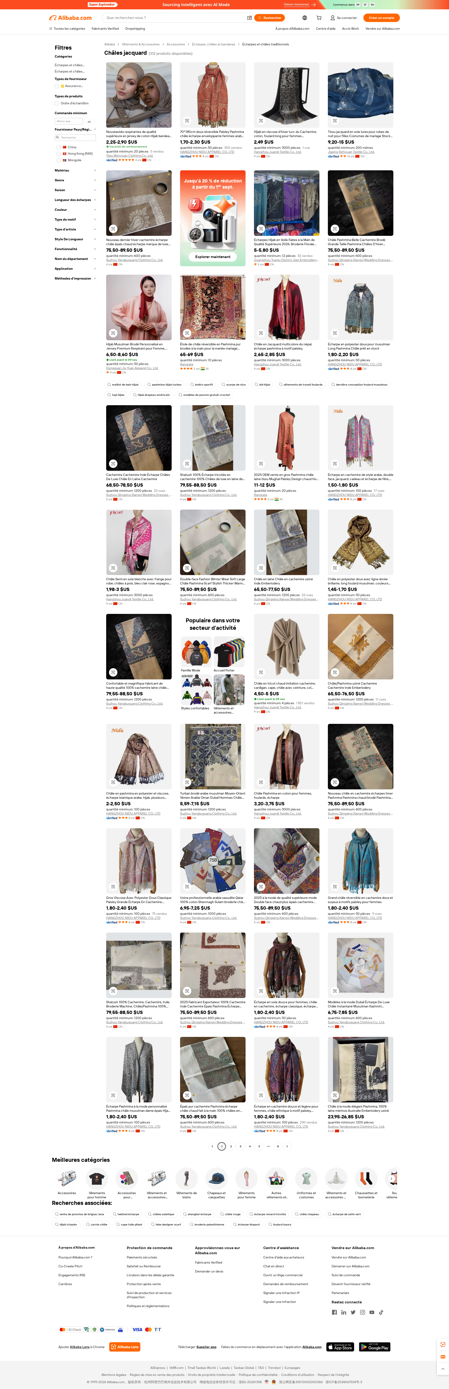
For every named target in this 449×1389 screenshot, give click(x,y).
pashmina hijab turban (166, 384)
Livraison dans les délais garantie (150, 1275)
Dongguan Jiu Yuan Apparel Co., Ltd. (132, 368)
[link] (443, 1344)
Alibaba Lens (80, 1347)
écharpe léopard (249, 1224)
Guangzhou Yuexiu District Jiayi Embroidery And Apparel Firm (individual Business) (286, 260)
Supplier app (206, 1347)
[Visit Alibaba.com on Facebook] (334, 1312)
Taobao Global (244, 1368)
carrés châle (99, 1224)
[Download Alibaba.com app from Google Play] (375, 1347)
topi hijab (118, 395)
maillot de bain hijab (125, 384)
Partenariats (340, 1293)
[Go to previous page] (212, 1146)
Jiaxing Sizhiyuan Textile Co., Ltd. (351, 152)
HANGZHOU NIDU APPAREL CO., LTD (207, 152)
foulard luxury (282, 1224)
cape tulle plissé (131, 1224)
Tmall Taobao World (202, 1368)
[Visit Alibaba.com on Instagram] (362, 1312)
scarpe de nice (236, 384)
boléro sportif (204, 384)
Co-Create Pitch (70, 1266)
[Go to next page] (287, 1146)
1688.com (176, 1368)
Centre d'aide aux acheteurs (283, 1257)
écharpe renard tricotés (270, 1214)
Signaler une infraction (279, 1302)
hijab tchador (68, 1224)
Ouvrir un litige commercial (282, 1275)
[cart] (319, 18)
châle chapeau (309, 1214)
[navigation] (75, 595)
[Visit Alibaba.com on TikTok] (381, 1312)
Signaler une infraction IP (281, 1293)
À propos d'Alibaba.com (76, 1247)
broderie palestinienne (209, 1224)
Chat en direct (273, 1266)
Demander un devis (209, 1271)
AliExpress (157, 1368)
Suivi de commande (346, 1275)
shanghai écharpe (199, 1214)
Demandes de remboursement (285, 1284)
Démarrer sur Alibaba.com (350, 1266)
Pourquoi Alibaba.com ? (75, 1257)
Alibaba (109, 44)
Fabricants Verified (208, 1262)
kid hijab (264, 384)
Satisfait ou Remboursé (144, 1266)
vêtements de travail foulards (303, 384)
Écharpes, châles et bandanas (213, 44)
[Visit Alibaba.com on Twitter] (353, 1312)
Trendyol (274, 1368)
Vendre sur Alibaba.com (349, 1257)
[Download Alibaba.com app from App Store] (340, 1347)
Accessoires (176, 44)
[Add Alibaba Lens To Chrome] (124, 1347)
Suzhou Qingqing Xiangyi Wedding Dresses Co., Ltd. (360, 260)
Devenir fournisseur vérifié (351, 1284)
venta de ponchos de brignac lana (82, 1214)
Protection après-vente (144, 1284)
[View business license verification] (266, 1382)
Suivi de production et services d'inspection (149, 1295)
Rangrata (186, 364)
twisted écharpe (128, 1214)
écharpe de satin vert (347, 1214)
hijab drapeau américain (154, 395)
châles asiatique (163, 1214)
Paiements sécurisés (142, 1257)
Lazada (225, 1368)
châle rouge (233, 1214)
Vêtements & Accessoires (141, 44)
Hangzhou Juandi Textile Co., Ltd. (277, 152)
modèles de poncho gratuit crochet (206, 395)
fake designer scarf (168, 1224)
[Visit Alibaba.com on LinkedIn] (344, 1312)
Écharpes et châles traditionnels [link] (265, 44)
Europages (292, 1368)
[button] (249, 18)
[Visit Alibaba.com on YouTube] (372, 1312)
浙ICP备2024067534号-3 (344, 1382)
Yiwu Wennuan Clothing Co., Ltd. (129, 155)
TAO (261, 1368)
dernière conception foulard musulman (361, 384)
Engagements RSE (71, 1275)
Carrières (65, 1284)
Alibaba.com (312, 1347)
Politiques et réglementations (148, 1306)
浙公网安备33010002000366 (301, 1382)
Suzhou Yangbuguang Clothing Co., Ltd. (134, 260)
